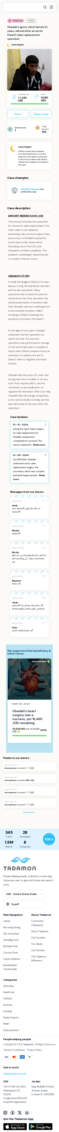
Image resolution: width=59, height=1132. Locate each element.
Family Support (11, 1017)
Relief (6, 1023)
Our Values (36, 944)
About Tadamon (39, 931)
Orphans (7, 998)
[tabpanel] (29, 70)
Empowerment (11, 1030)
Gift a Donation (11, 933)
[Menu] (51, 7)
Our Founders (38, 937)
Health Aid (8, 992)
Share (17, 114)
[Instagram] (5, 1113)
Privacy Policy (34, 1050)
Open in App (41, 114)
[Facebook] (12, 1113)
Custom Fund (10, 952)
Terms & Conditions (14, 1050)
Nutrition (7, 1005)
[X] (20, 1113)
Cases (6, 921)
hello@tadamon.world (14, 1073)
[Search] (45, 7)
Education (8, 986)
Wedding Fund (10, 940)
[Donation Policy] (49, 839)
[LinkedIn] (27, 1113)
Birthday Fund (10, 946)
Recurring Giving (11, 927)
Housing (7, 1011)
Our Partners (38, 950)
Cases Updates (11, 959)
